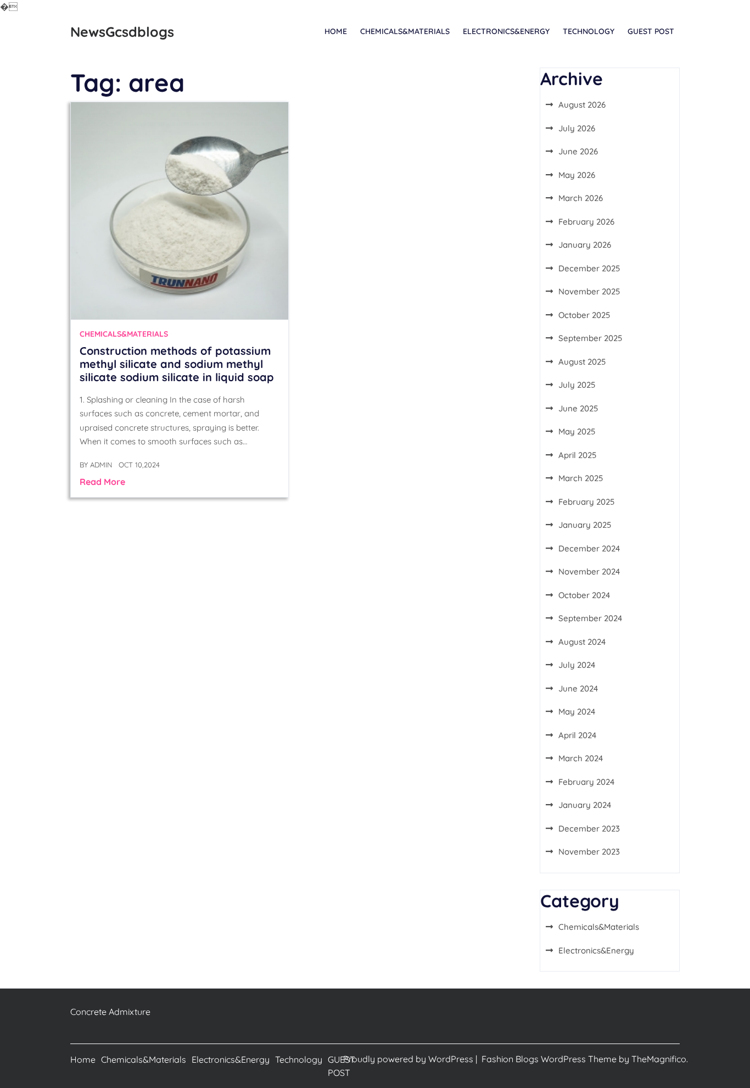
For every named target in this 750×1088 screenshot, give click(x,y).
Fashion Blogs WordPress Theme (550, 1058)
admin (101, 464)
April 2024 (577, 735)
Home (335, 31)
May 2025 (576, 431)
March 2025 (580, 478)
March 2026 (580, 198)
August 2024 (582, 642)
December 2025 (589, 268)
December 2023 (589, 828)
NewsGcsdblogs (122, 31)
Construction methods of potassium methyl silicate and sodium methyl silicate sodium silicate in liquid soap (177, 364)
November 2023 (589, 851)
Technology (588, 31)
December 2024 (589, 548)
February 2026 (586, 221)
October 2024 (584, 595)
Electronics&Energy (506, 31)
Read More (102, 481)
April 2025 (577, 455)
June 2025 (578, 408)
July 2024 (576, 665)
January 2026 (584, 244)
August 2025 (582, 361)
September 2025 (590, 338)
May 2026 (576, 175)
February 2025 (586, 501)
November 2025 (589, 291)
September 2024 (590, 618)
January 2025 (584, 525)
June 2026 (578, 151)
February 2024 (586, 782)
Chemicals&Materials (405, 31)
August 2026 (582, 104)
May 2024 (576, 711)
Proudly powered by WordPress (409, 1058)
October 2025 (584, 315)
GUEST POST (651, 31)
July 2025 (576, 385)
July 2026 (576, 128)
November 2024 (589, 571)
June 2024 (578, 688)
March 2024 (580, 758)
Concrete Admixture (110, 1011)
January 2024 (584, 805)
